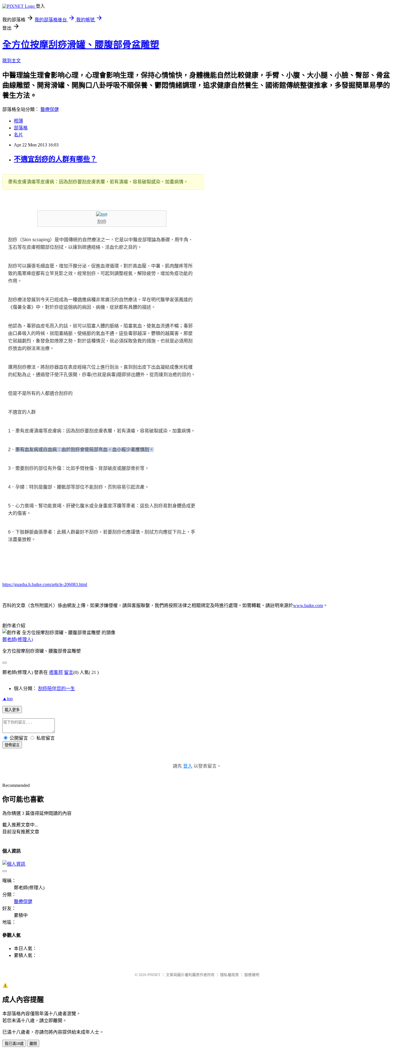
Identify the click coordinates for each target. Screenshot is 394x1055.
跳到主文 (11, 60)
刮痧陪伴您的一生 (56, 688)
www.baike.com (308, 605)
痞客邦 (56, 672)
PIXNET (153, 975)
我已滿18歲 (14, 1043)
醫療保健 (49, 109)
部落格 (21, 127)
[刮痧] (102, 215)
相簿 (18, 120)
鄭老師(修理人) (17, 639)
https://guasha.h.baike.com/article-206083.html (44, 584)
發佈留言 (12, 745)
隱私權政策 (229, 975)
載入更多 (12, 710)
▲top (7, 698)
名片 (18, 134)
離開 (33, 1043)
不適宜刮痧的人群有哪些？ (55, 159)
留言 (68, 672)
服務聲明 (251, 975)
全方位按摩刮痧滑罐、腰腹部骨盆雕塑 (80, 44)
